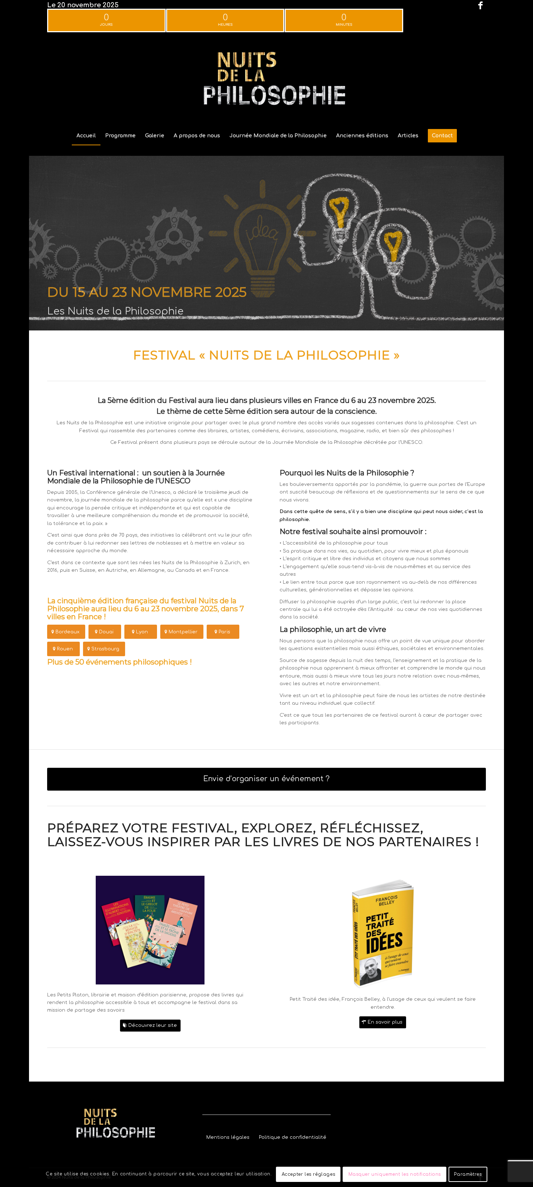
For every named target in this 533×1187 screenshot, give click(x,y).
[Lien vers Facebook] (480, 5)
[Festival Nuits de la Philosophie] (266, 81)
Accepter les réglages (308, 1174)
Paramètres (468, 1174)
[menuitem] (86, 136)
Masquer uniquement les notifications (394, 1174)
